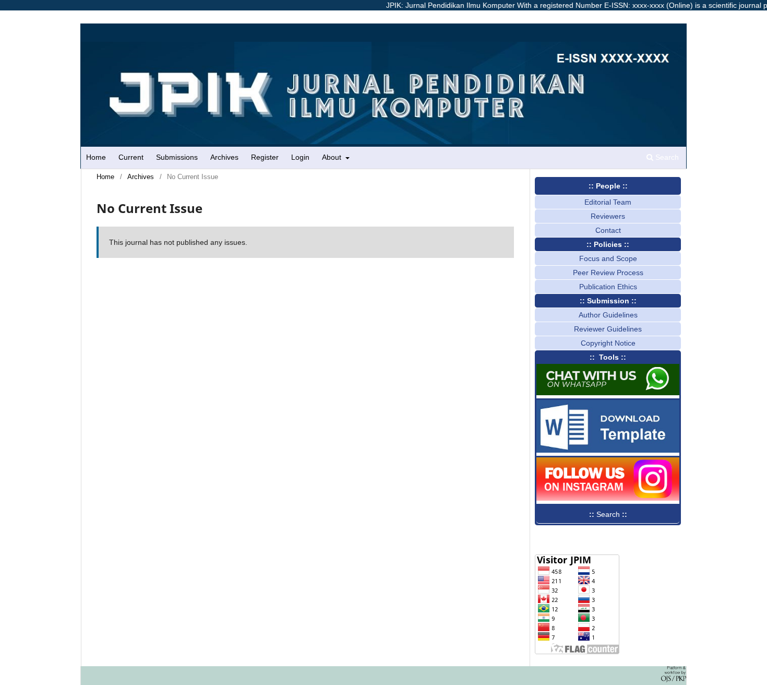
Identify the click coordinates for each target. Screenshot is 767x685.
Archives (224, 157)
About (332, 157)
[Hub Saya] (607, 392)
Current (130, 157)
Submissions (177, 157)
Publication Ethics (608, 286)
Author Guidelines (608, 315)
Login (300, 157)
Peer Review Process (608, 272)
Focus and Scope (608, 258)
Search (666, 157)
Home (96, 157)
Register (265, 157)
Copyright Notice (608, 343)
